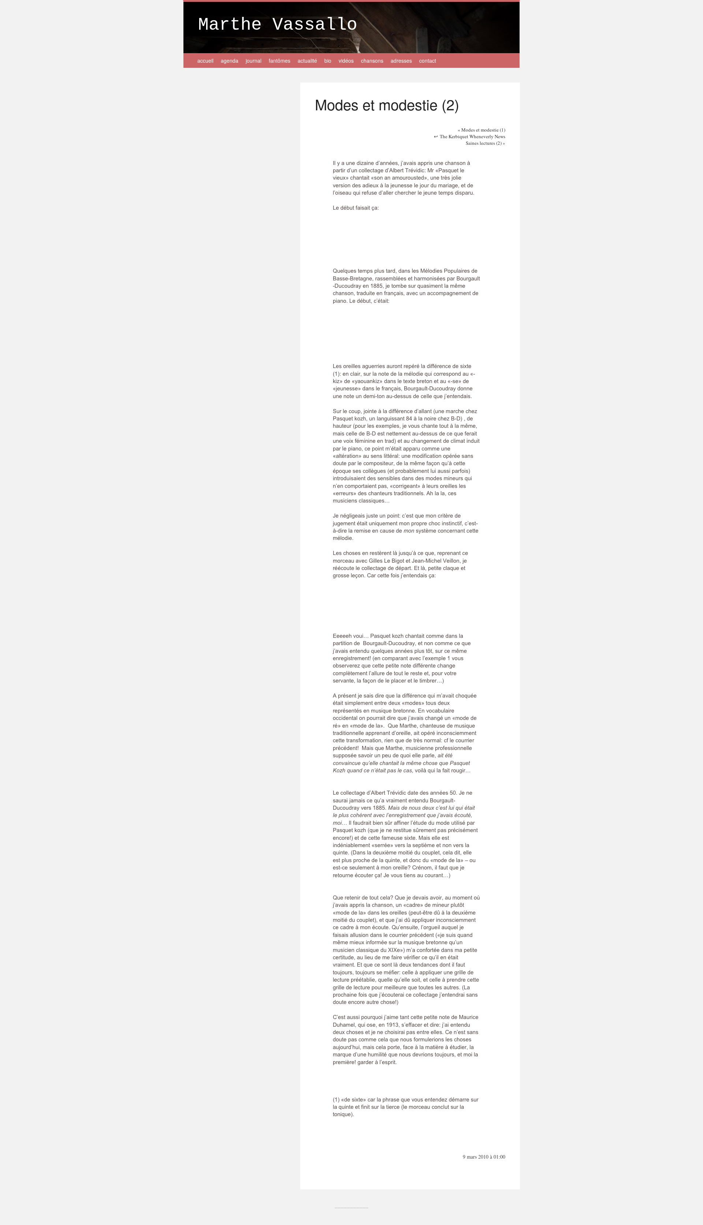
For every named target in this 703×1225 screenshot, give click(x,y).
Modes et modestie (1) (481, 129)
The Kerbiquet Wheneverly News (472, 136)
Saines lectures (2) (485, 143)
